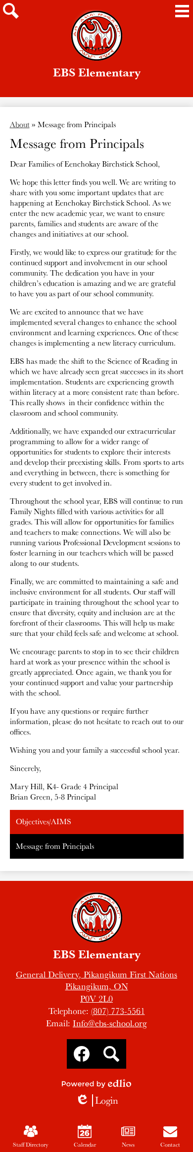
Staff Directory (30, 1144)
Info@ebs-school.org (110, 1023)
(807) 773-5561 (118, 1010)
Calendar (85, 1144)
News (128, 1144)
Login (96, 1100)
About (20, 124)
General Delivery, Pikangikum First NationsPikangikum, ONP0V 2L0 (96, 987)
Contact (170, 1144)
